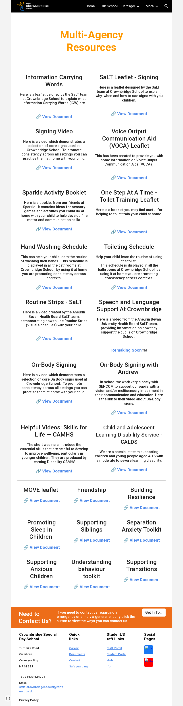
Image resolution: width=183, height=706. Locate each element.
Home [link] (90, 6)
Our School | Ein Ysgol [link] (118, 6)
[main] (91, 41)
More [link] (150, 6)
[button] (166, 6)
